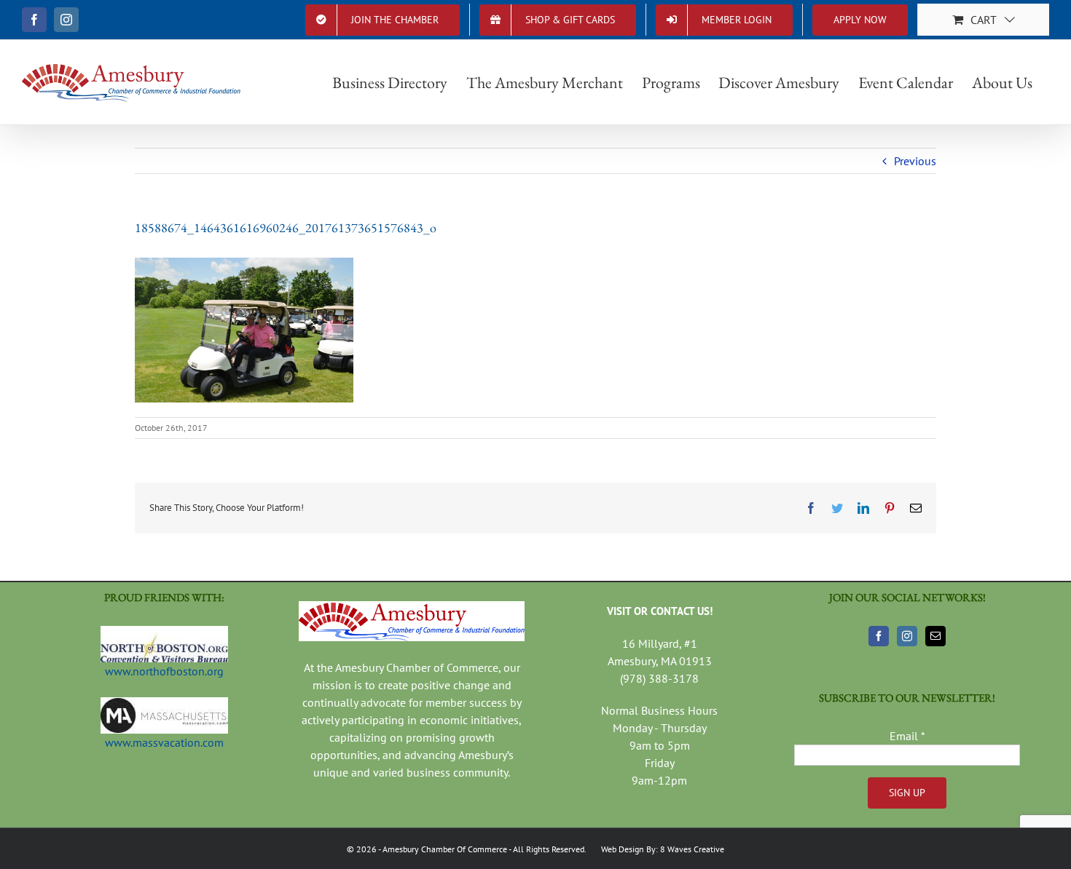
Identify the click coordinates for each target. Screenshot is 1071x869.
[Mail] (935, 636)
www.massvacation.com (164, 742)
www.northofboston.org (164, 671)
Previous (915, 161)
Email (907, 736)
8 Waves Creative (692, 849)
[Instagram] (907, 636)
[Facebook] (878, 636)
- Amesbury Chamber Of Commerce (442, 849)
